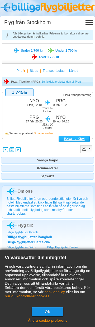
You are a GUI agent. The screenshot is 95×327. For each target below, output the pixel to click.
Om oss (25, 191)
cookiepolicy (55, 292)
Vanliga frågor (47, 160)
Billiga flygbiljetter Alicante (23, 232)
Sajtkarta (47, 176)
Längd (73, 71)
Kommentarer (47, 168)
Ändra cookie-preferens (47, 320)
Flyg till (24, 225)
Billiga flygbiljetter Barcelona (28, 242)
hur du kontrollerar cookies (27, 296)
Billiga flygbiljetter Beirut (21, 247)
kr (19, 93)
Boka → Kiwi (74, 139)
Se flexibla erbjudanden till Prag (61, 81)
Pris (19, 71)
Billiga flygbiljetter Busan (62, 247)
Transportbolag (54, 71)
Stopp (34, 71)
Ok (47, 312)
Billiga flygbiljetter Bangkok (29, 237)
